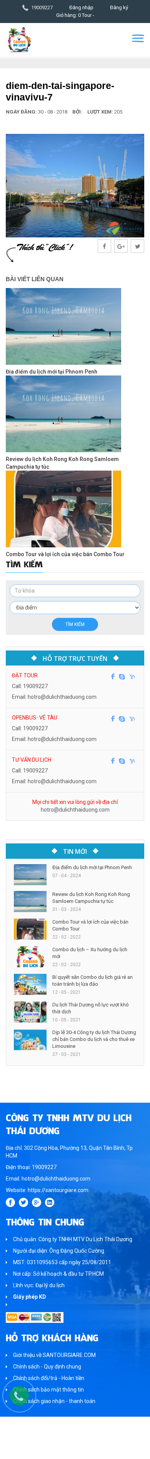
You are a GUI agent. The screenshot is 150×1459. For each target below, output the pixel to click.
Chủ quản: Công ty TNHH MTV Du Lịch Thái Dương (72, 1239)
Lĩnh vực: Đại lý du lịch (39, 1285)
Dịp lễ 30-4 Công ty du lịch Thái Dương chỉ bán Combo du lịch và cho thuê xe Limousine (94, 1039)
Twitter (23, 1202)
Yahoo (132, 677)
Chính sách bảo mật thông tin (48, 1390)
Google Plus (36, 1202)
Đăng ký (119, 7)
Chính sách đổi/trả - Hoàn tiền (48, 1378)
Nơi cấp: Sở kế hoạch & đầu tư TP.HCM (58, 1274)
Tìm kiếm (75, 624)
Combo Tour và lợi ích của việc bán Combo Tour (65, 554)
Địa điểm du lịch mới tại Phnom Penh (51, 372)
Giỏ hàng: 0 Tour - (75, 15)
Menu (138, 38)
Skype (122, 677)
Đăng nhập (81, 7)
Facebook (113, 677)
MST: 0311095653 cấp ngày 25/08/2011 (62, 1262)
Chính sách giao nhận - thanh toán (54, 1401)
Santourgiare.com (90, 1449)
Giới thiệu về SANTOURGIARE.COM (54, 1355)
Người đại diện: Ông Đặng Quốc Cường (58, 1251)
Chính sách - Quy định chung (47, 1366)
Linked (49, 1202)
